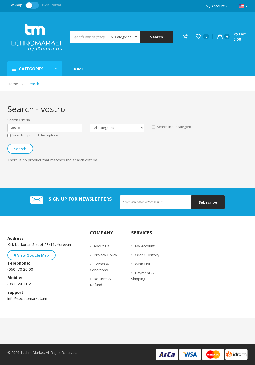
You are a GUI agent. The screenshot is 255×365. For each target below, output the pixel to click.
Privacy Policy (105, 254)
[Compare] (187, 36)
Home (12, 83)
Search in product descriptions (35, 135)
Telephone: (19, 263)
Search (33, 83)
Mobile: (15, 277)
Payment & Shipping (142, 275)
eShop (16, 5)
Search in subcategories (175, 126)
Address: (16, 238)
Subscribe (208, 202)
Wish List (142, 263)
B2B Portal (51, 5)
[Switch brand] (32, 5)
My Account (215, 6)
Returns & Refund (100, 281)
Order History (147, 254)
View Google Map (32, 255)
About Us (102, 245)
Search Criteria (18, 120)
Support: (16, 292)
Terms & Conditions (99, 266)
